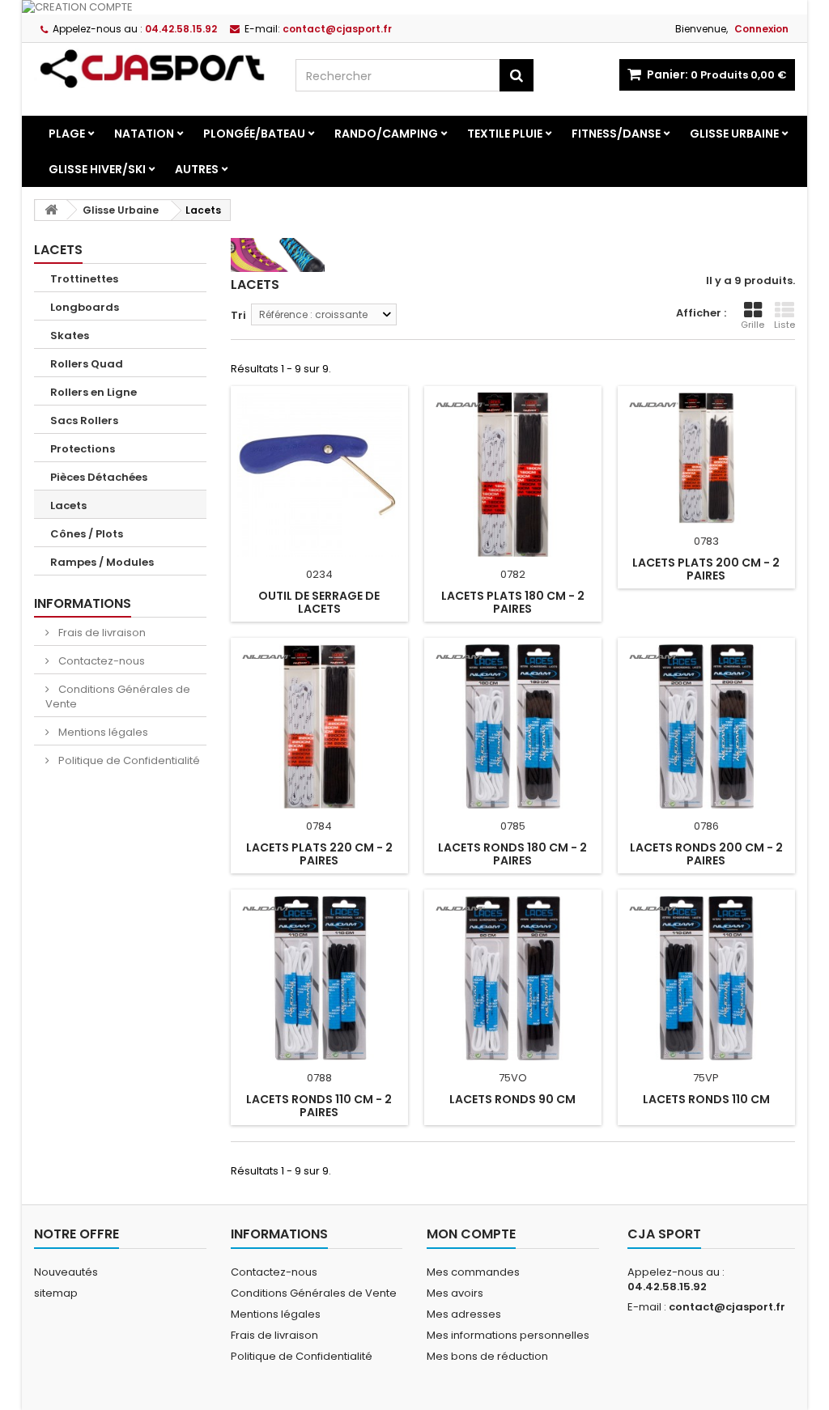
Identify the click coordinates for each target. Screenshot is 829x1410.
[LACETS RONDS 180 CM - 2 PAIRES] (513, 726)
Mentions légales (102, 732)
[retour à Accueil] (51, 210)
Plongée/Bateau (254, 133)
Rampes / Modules (102, 562)
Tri (238, 315)
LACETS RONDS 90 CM (512, 1099)
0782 (512, 574)
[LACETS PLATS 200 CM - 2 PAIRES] (706, 459)
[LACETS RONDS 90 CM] (513, 978)
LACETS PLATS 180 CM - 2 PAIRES (513, 602)
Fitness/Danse (616, 133)
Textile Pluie (504, 133)
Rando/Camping (386, 133)
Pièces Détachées (98, 477)
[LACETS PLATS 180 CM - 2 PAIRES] (513, 475)
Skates (69, 335)
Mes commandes (473, 1272)
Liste (784, 324)
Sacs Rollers (84, 420)
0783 (706, 541)
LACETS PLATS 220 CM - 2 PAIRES (319, 854)
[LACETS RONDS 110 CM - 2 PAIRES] (319, 978)
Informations (82, 603)
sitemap (56, 1293)
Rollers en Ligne (93, 392)
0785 (512, 826)
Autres (197, 169)
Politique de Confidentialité (128, 760)
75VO (513, 1077)
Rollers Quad (86, 364)
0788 (319, 1077)
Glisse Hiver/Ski (97, 169)
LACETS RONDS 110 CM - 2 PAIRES (319, 1106)
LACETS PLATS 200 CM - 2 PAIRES (706, 569)
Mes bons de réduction (487, 1356)
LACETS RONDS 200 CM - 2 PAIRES (706, 854)
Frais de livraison (101, 632)
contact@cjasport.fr (727, 1306)
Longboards (84, 307)
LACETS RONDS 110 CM (706, 1099)
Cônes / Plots (86, 533)
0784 (319, 826)
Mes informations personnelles (508, 1335)
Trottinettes (84, 279)
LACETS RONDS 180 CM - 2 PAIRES (512, 854)
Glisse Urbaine (734, 133)
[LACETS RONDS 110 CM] (706, 978)
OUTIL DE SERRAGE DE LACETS (319, 602)
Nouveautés (66, 1272)
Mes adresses (464, 1314)
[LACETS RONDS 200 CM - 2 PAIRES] (706, 726)
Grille (752, 324)
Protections (82, 449)
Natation (144, 133)
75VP (706, 1077)
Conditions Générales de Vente (117, 696)
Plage (67, 133)
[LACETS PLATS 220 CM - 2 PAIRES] (319, 726)
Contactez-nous (100, 661)
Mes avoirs (455, 1293)
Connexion (761, 29)
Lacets (68, 505)
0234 (319, 574)
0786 (706, 826)
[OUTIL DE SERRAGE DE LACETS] (319, 475)
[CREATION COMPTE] (414, 7)
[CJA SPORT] (152, 68)
